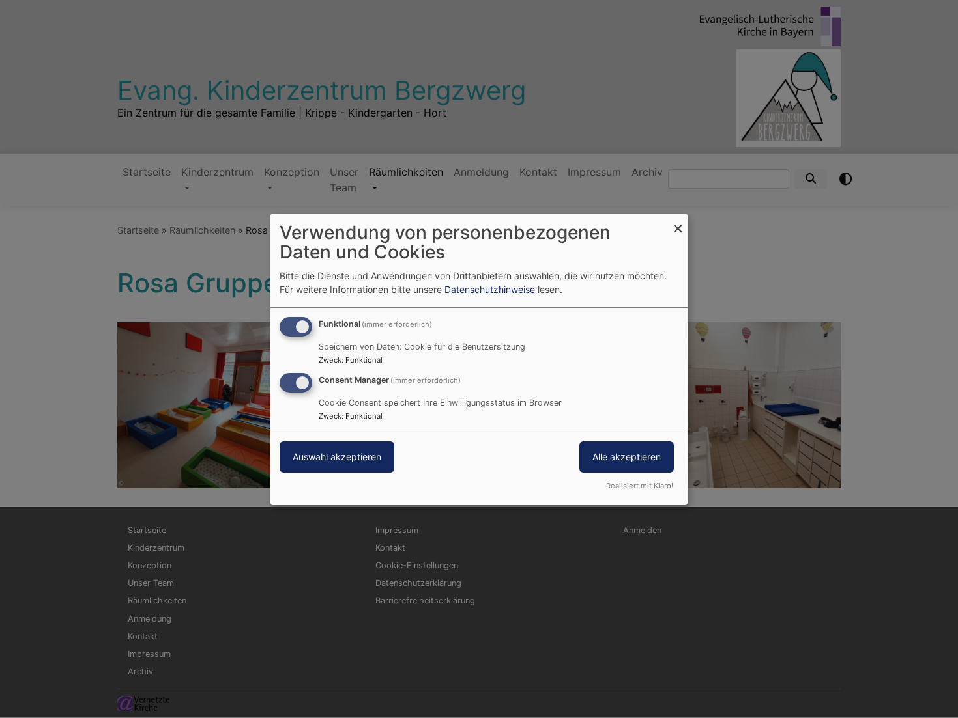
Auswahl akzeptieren (337, 456)
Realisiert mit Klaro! (639, 485)
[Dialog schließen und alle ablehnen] (678, 221)
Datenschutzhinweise (489, 289)
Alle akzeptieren (626, 456)
